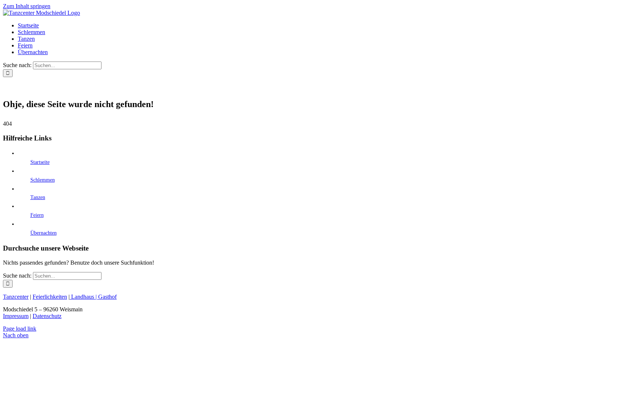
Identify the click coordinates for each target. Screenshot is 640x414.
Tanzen (37, 197)
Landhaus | (84, 297)
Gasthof (107, 297)
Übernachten (43, 233)
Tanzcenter (16, 297)
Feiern (37, 215)
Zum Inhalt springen (26, 6)
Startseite (40, 162)
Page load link (19, 328)
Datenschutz (47, 316)
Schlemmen (42, 180)
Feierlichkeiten (50, 297)
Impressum (16, 316)
